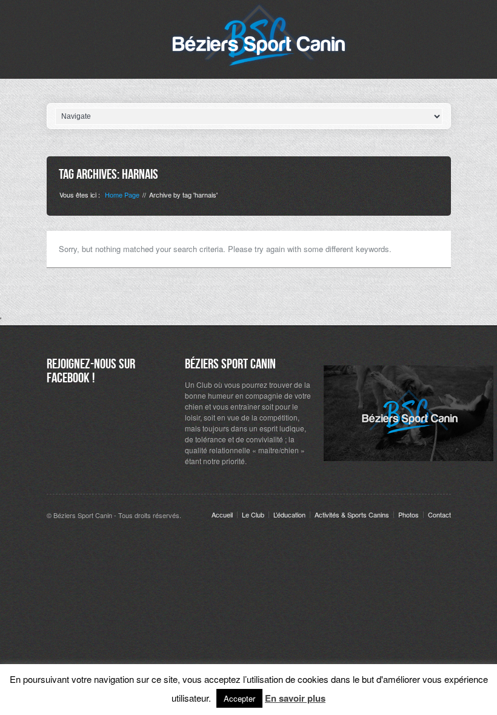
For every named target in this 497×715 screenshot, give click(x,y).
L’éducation (289, 514)
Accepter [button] (239, 698)
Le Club (253, 514)
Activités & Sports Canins (352, 514)
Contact (439, 514)
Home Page (122, 194)
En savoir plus (295, 698)
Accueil (222, 514)
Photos (408, 514)
